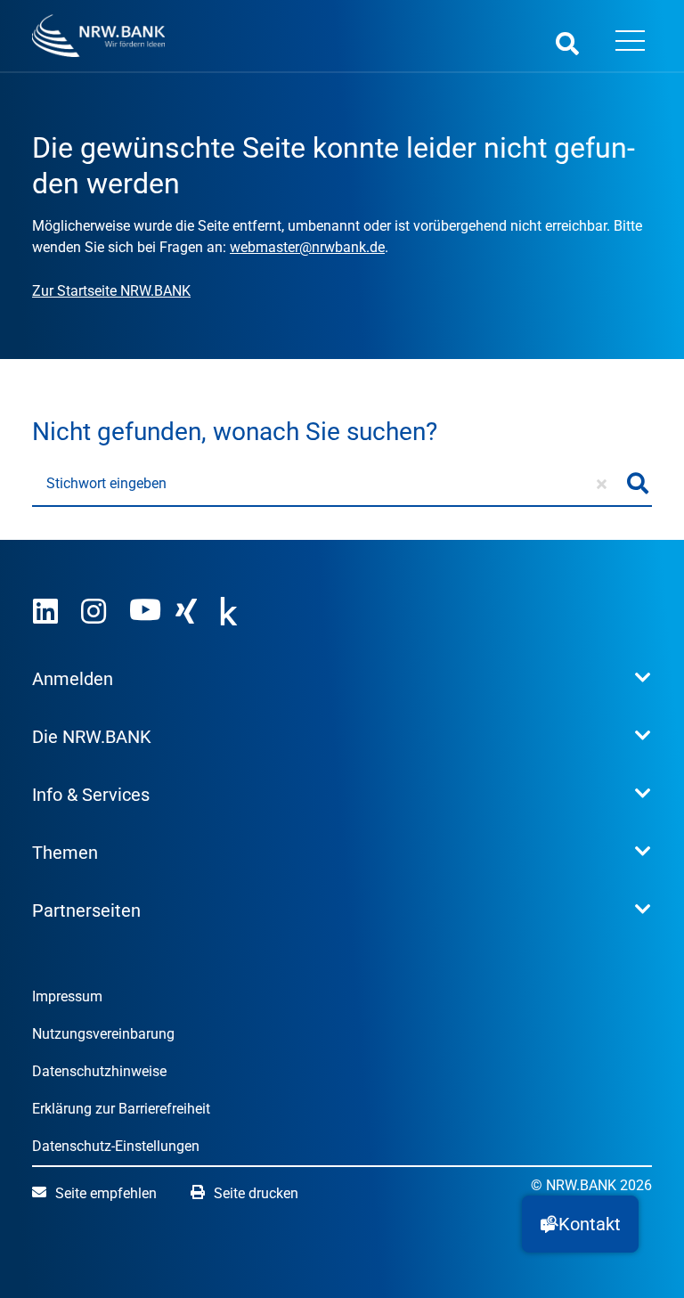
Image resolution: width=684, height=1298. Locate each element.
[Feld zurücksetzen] (601, 483)
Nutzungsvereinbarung (103, 1033)
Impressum (67, 996)
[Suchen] (637, 483)
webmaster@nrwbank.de (307, 247)
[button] (580, 1224)
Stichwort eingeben (106, 483)
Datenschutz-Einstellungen (116, 1146)
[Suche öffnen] (567, 43)
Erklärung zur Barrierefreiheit (121, 1108)
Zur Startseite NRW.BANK (111, 290)
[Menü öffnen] (629, 42)
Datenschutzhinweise (99, 1071)
